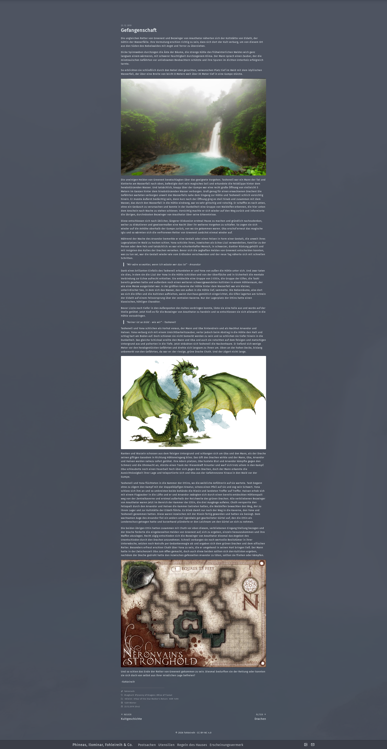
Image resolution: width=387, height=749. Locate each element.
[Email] (312, 745)
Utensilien (166, 745)
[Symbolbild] (305, 745)
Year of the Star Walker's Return (151, 699)
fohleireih (129, 691)
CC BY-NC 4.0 (204, 732)
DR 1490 (175, 699)
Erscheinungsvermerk (226, 745)
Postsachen (147, 745)
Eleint (129, 699)
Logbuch (130, 695)
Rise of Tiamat (165, 695)
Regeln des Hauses (192, 745)
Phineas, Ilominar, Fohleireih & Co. (103, 745)
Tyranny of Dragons (146, 695)
